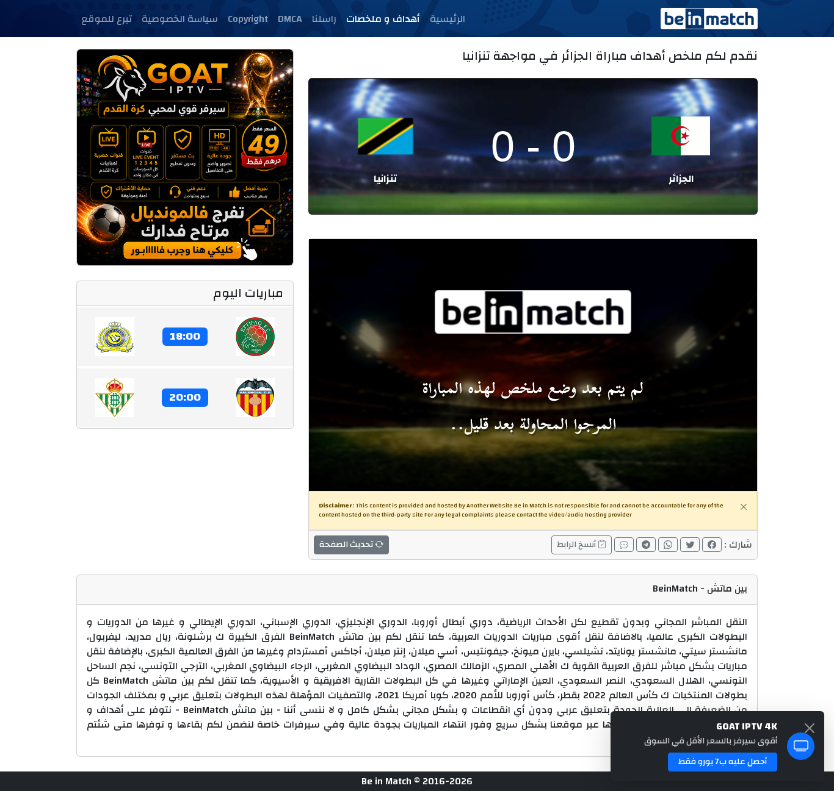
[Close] (743, 507)
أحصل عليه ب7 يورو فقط (722, 762)
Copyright (248, 19)
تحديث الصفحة (347, 545)
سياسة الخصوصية (180, 19)
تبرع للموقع (106, 19)
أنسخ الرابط (577, 545)
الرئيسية (447, 19)
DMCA (290, 19)
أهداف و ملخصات (383, 19)
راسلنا (324, 19)
